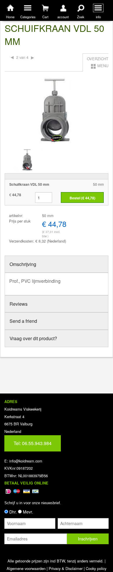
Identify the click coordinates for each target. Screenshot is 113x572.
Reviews (19, 303)
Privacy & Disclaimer (66, 568)
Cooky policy (96, 568)
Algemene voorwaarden (26, 568)
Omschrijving (23, 264)
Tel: (33, 443)
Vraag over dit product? (33, 338)
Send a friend (23, 321)
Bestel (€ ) (82, 198)
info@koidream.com (25, 461)
